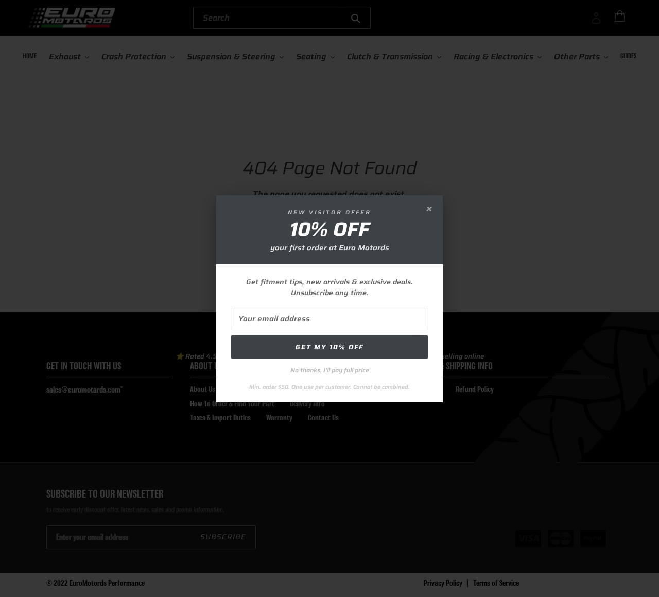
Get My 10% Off (329, 347)
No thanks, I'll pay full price (329, 370)
